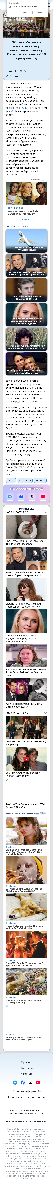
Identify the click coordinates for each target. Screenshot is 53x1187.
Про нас (26, 1062)
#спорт (40, 480)
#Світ (10, 480)
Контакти (26, 1068)
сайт (12, 111)
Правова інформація (26, 1091)
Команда (26, 1073)
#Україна (25, 480)
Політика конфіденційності (26, 1097)
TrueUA (24, 107)
